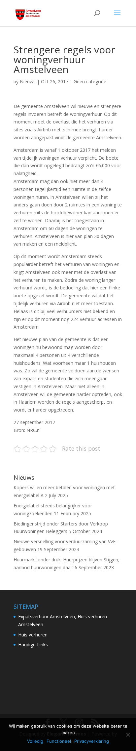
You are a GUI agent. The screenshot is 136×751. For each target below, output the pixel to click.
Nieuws (28, 81)
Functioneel (59, 741)
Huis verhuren (33, 634)
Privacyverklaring (91, 741)
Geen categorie (90, 81)
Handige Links (33, 644)
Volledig (35, 741)
